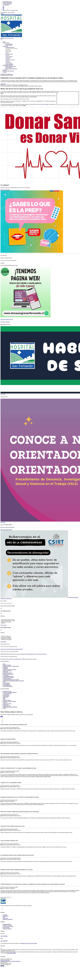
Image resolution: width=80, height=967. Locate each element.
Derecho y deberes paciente (8, 70)
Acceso (1, 13)
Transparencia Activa (7, 1)
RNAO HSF (5, 671)
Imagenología (5, 915)
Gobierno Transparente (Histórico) (10, 692)
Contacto (5, 72)
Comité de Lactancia (7, 678)
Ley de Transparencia (7, 3)
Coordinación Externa (10, 47)
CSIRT (4, 708)
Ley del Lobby (6, 4)
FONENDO (5, 668)
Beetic (4, 663)
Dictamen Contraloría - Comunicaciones (11, 666)
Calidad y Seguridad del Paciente (9, 669)
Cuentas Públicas (9, 67)
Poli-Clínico (5, 918)
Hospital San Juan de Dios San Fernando (29, 943)
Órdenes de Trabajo (7, 665)
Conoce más (2, 83)
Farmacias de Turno (7, 705)
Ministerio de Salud (7, 924)
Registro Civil (5, 704)
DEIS (4, 699)
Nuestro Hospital (9, 45)
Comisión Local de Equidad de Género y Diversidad (13, 680)
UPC (4, 917)
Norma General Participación (11, 68)
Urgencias (5, 69)
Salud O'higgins (6, 927)
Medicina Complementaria (8, 674)
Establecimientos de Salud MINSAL (10, 706)
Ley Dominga (5, 675)
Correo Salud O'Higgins (8, 686)
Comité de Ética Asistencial (8, 677)
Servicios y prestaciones (5, 189)
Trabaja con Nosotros (7, 670)
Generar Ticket (3, 625)
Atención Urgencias (7, 700)
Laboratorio (5, 667)
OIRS (4, 698)
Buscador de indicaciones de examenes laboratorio (10, 961)
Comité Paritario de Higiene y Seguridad (11, 679)
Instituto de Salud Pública (8, 926)
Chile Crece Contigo (7, 703)
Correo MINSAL (6, 684)
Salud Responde (6, 695)
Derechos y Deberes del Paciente (9, 701)
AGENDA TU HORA (5, 321)
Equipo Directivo (9, 43)
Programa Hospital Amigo (8, 676)
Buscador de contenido (5, 960)
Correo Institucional (7, 685)
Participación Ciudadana (8, 65)
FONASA (5, 702)
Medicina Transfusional (7, 919)
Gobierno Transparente (7, 2)
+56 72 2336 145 (3, 940)
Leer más (2, 262)
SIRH (4, 681)
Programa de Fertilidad (7, 672)
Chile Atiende (5, 696)
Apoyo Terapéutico (9, 64)
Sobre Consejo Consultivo (11, 66)
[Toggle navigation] (1, 39)
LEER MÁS (3, 394)
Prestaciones (5, 46)
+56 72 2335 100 (3, 936)
